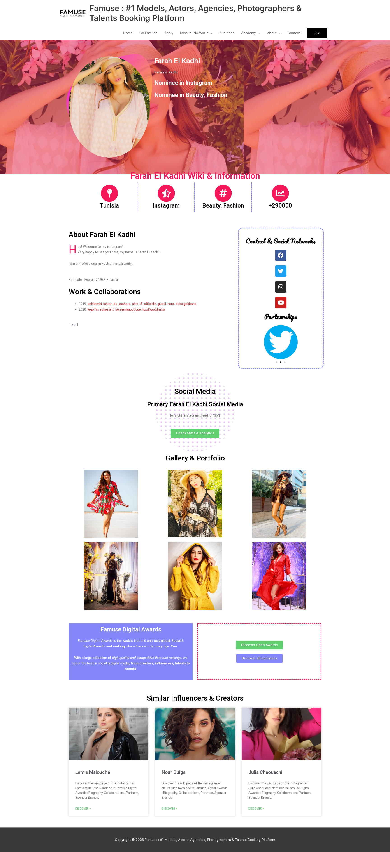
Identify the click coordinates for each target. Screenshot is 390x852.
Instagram (199, 82)
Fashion (217, 95)
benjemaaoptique (128, 309)
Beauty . (127, 264)
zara (170, 304)
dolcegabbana (186, 304)
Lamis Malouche (92, 772)
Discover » (83, 808)
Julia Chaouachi (265, 772)
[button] (210, 33)
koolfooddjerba (153, 309)
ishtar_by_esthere (116, 304)
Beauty (195, 95)
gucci (162, 304)
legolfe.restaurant (101, 309)
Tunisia (109, 205)
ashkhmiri (94, 304)
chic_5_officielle (144, 304)
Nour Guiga (174, 772)
